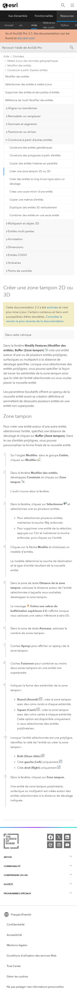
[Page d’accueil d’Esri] (10, 5)
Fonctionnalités (44, 16)
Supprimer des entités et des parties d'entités (32, 92)
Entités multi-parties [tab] (21, 231)
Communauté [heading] (12, 866)
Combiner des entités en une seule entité (34, 215)
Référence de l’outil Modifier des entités (29, 100)
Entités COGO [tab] (17, 255)
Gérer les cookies (17, 976)
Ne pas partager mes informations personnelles (35, 986)
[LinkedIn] (67, 837)
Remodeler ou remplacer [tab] (24, 116)
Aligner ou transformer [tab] (22, 108)
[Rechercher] (63, 5)
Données (18, 56)
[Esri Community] (50, 844)
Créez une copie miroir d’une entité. (31, 191)
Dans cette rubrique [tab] (18, 334)
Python (65, 25)
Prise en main (22, 25)
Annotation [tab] (15, 239)
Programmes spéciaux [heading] (17, 893)
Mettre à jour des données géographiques (32, 60)
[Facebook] (50, 837)
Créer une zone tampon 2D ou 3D (30, 171)
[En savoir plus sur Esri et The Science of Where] (11, 842)
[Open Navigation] (72, 5)
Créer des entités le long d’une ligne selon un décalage (37, 181)
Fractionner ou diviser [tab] (22, 132)
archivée (52, 307)
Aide (34, 25)
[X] (59, 837)
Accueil (8, 25)
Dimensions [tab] (15, 247)
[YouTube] (67, 844)
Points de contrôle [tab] (20, 271)
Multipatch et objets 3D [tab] (23, 223)
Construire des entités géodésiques (31, 147)
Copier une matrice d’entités (26, 199)
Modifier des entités (19, 65)
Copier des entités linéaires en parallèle (33, 163)
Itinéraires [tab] (14, 262)
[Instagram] (59, 844)
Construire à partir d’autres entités (27, 70)
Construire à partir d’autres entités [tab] (30, 140)
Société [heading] (8, 884)
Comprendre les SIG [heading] (16, 875)
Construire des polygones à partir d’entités (35, 155)
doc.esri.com (26, 38)
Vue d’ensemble (17, 16)
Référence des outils (49, 25)
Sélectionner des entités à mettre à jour (28, 84)
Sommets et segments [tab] (22, 124)
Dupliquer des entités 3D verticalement (33, 207)
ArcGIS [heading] (8, 857)
